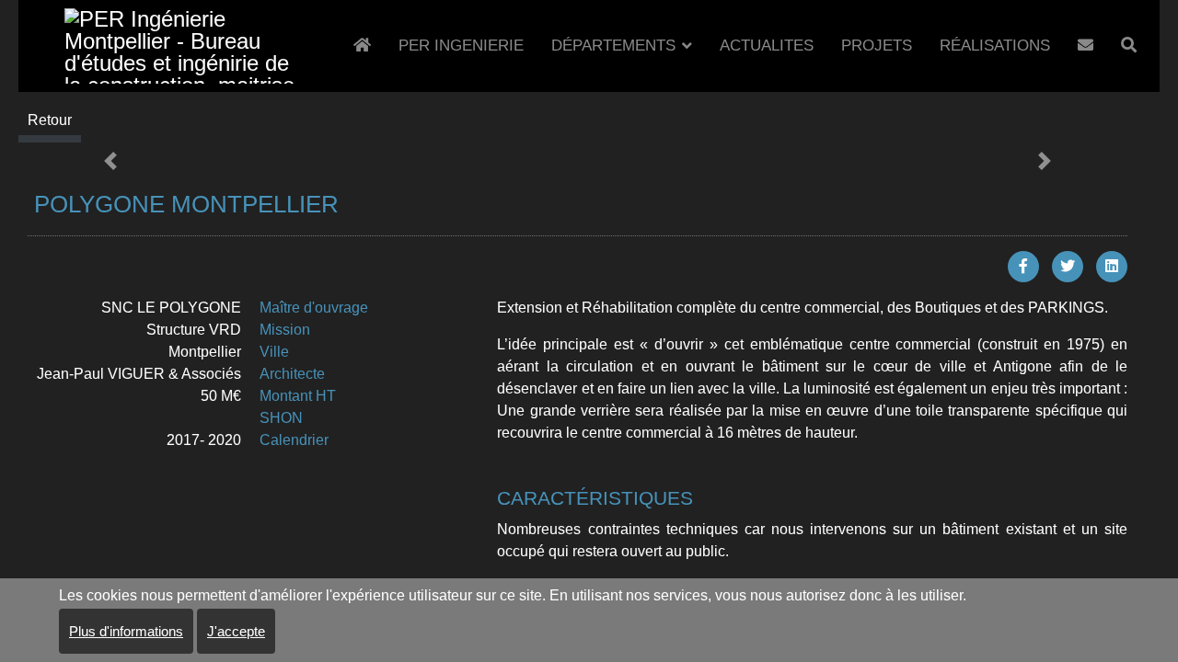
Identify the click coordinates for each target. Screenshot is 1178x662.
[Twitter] (1067, 266)
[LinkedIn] (1111, 266)
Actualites (767, 45)
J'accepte (236, 631)
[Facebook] (1023, 266)
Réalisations (995, 45)
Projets (876, 45)
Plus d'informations (126, 631)
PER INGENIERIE (461, 45)
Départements (613, 45)
